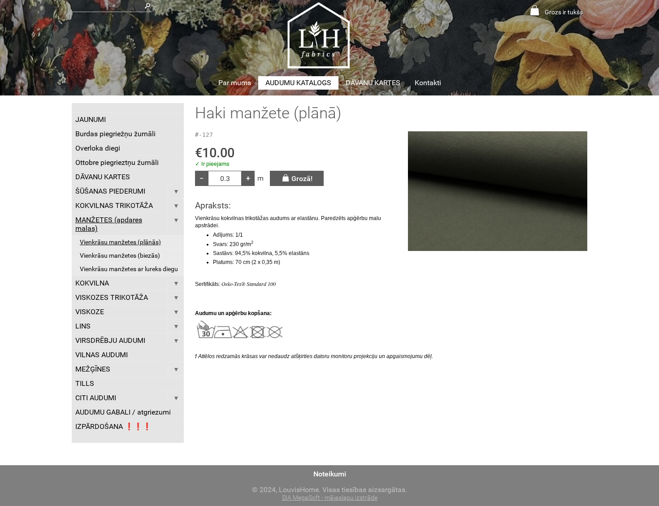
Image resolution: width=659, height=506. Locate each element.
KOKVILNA (92, 283)
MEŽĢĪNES (92, 369)
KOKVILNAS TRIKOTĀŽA (114, 205)
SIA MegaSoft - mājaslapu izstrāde (329, 498)
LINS (83, 326)
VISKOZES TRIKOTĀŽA (111, 297)
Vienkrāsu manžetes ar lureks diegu (129, 269)
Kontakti (428, 82)
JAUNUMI (90, 119)
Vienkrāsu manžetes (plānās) (120, 242)
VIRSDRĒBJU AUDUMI (110, 340)
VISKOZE (89, 311)
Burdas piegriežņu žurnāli (115, 134)
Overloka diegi (97, 148)
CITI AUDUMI (95, 398)
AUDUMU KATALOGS (298, 82)
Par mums (234, 82)
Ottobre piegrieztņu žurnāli (117, 162)
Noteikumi (329, 474)
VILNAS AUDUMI (101, 354)
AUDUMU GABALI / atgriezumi (123, 412)
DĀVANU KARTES (373, 82)
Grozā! (301, 178)
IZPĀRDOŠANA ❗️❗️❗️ (113, 426)
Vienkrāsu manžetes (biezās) (120, 255)
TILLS (84, 383)
